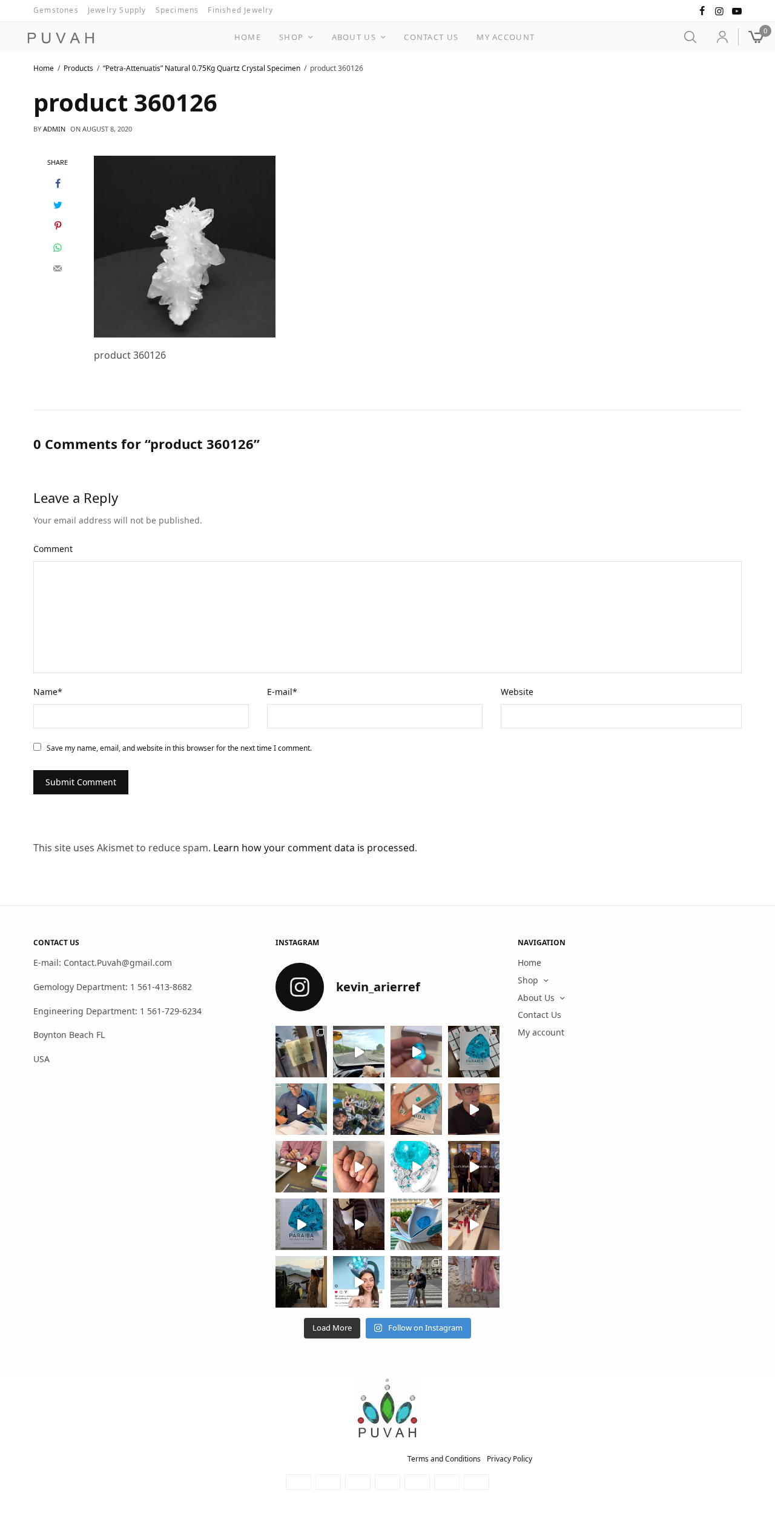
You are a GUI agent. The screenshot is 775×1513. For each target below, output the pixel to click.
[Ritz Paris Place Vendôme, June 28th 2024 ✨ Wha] (301, 1224)
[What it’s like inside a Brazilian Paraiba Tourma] (358, 1224)
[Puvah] (60, 38)
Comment (53, 548)
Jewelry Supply (117, 10)
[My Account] (717, 37)
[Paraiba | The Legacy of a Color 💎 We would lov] (416, 1224)
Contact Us (431, 37)
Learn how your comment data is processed (314, 847)
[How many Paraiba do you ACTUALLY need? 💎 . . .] (416, 1166)
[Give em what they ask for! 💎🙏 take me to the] (416, 1051)
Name (47, 691)
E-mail (282, 691)
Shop (291, 37)
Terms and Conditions (444, 1459)
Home (247, 37)
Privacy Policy (509, 1459)
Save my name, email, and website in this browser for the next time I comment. (179, 748)
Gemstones (56, 10)
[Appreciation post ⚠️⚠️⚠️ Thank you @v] (474, 1109)
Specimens (177, 10)
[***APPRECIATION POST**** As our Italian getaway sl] (301, 1282)
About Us (354, 37)
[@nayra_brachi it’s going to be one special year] (474, 1282)
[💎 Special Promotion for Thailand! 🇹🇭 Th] (301, 1109)
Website (517, 691)
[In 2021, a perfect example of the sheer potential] (301, 1166)
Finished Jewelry (240, 10)
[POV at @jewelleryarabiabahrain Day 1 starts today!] (358, 1051)
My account (506, 37)
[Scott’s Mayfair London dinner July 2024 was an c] (474, 1166)
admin (54, 128)
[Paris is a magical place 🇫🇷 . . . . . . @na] (474, 1224)
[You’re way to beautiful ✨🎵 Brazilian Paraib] (358, 1166)
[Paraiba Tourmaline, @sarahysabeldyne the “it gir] (358, 1282)
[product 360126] (184, 245)
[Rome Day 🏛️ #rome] (416, 1282)
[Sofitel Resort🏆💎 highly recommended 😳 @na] (301, 1051)
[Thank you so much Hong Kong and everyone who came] (416, 1109)
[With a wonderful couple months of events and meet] (474, 1051)
